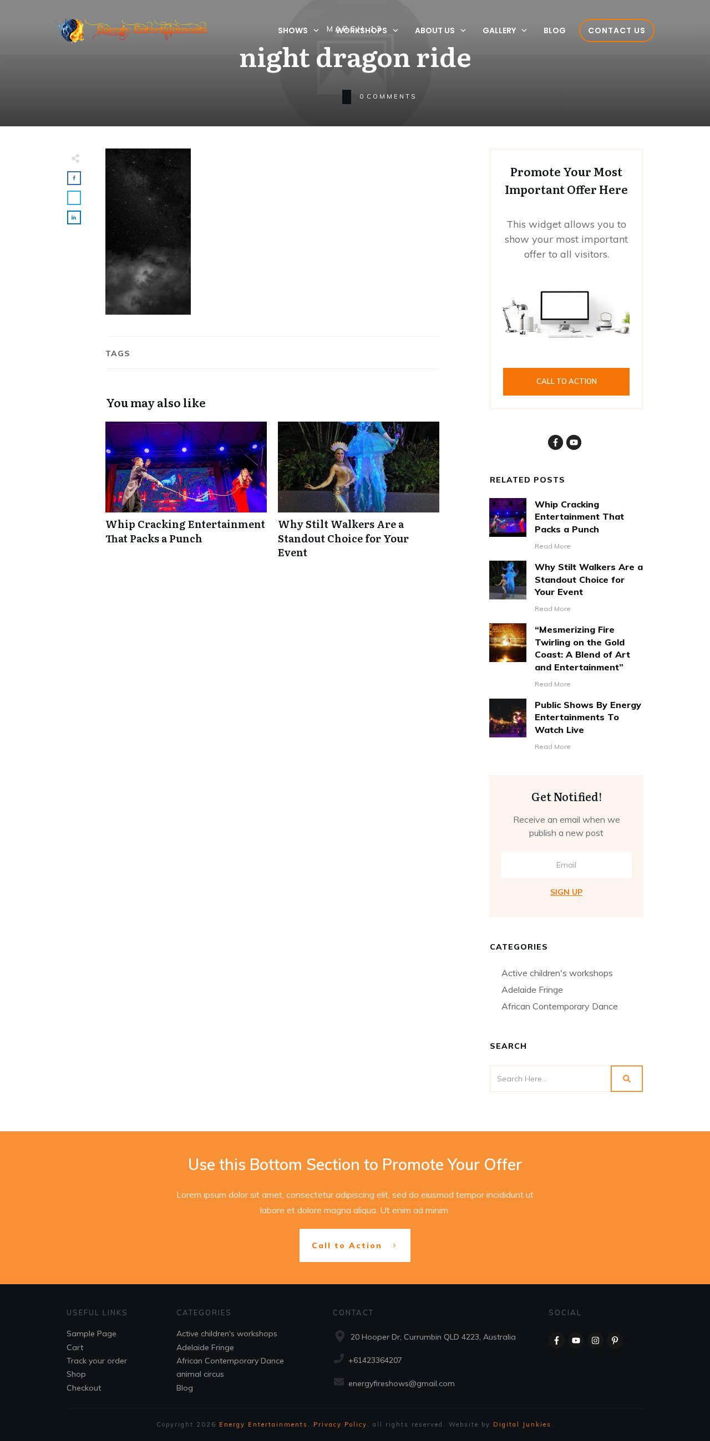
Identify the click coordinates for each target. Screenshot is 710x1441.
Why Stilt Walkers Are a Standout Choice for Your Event (358, 496)
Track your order (97, 1361)
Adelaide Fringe (532, 989)
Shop (76, 1374)
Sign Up (566, 892)
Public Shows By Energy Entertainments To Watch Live (588, 717)
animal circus (200, 1374)
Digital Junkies (522, 1424)
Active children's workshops (557, 972)
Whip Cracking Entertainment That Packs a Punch (186, 496)
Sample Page (91, 1334)
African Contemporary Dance (559, 1006)
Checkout (84, 1388)
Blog (184, 1388)
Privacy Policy (340, 1424)
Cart (75, 1347)
